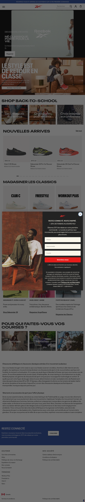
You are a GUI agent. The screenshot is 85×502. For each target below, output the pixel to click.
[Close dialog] (80, 214)
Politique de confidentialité (70, 282)
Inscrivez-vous (63, 260)
